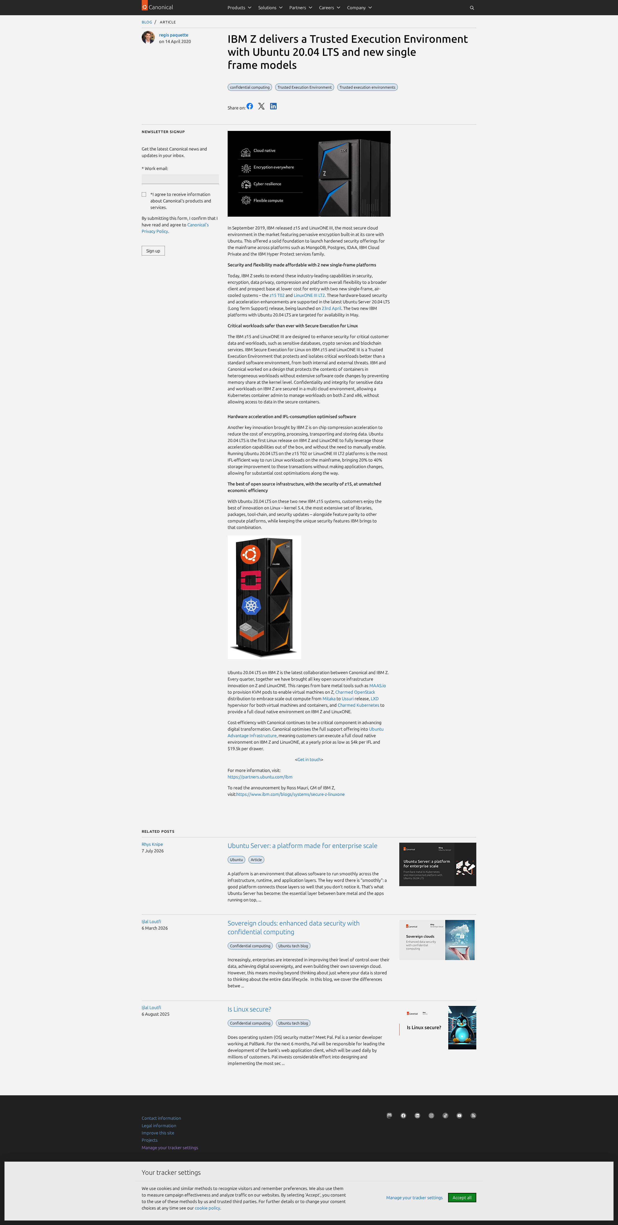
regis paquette (173, 34)
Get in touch (309, 759)
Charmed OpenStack (355, 692)
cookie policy (207, 1207)
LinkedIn (273, 106)
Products (236, 7)
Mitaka (329, 698)
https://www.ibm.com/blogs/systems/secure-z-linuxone (290, 794)
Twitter (261, 106)
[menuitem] (238, 7)
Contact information (161, 1118)
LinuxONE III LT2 (309, 295)
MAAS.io (377, 685)
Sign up (153, 250)
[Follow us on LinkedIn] (416, 1117)
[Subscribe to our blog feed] (472, 1117)
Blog (147, 21)
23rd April (331, 308)
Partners (297, 7)
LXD (375, 698)
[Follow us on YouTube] (458, 1117)
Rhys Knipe (152, 844)
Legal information (159, 1125)
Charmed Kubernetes (358, 705)
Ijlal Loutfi (151, 921)
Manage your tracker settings (170, 1147)
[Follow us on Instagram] (430, 1117)
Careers (326, 7)
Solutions (267, 7)
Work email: (156, 168)
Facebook (249, 106)
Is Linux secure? (249, 1009)
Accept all (462, 1197)
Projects (150, 1140)
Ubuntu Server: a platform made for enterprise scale (303, 845)
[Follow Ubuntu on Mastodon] (388, 1117)
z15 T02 (277, 295)
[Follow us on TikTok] (444, 1117)
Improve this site (158, 1132)
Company (356, 7)
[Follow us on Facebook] (402, 1117)
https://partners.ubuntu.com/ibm (260, 776)
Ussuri (348, 698)
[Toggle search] (472, 7)
